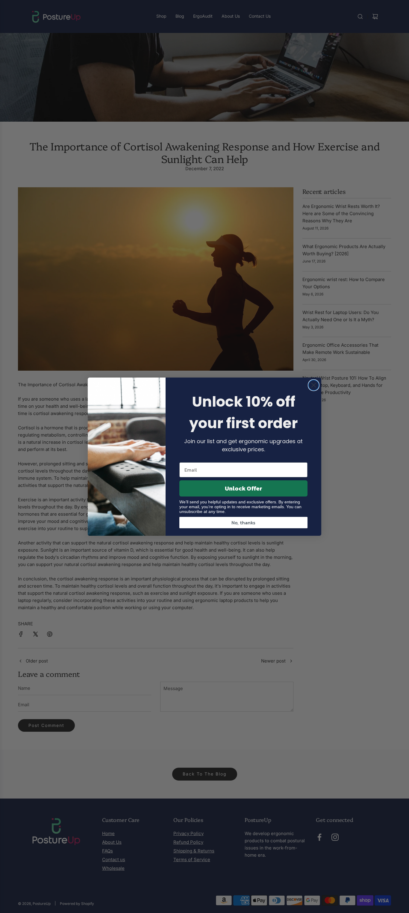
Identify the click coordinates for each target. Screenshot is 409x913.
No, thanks (243, 522)
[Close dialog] (313, 385)
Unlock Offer (243, 488)
